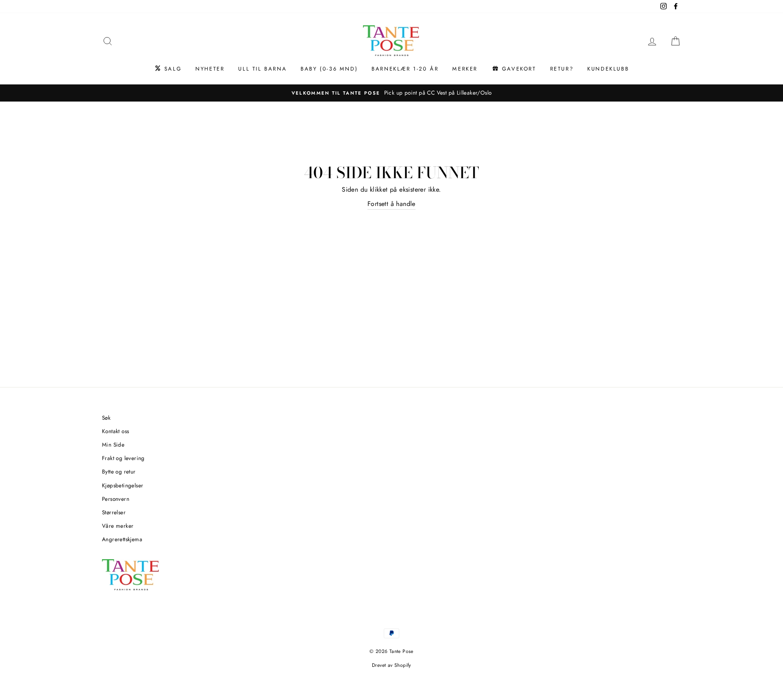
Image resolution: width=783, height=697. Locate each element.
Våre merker (117, 526)
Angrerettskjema (122, 539)
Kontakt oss (115, 431)
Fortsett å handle (391, 203)
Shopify (402, 665)
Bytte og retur (119, 471)
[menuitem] (167, 69)
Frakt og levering (123, 458)
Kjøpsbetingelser (122, 485)
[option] (391, 93)
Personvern (115, 499)
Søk (106, 418)
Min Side (113, 444)
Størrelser (114, 512)
